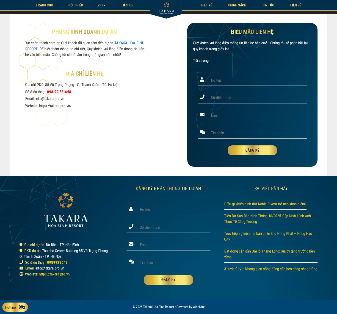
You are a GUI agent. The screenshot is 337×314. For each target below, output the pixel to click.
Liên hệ (295, 5)
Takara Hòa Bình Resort (158, 307)
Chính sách (237, 5)
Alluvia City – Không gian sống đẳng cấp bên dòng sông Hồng (270, 269)
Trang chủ (44, 5)
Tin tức (268, 5)
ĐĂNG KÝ (252, 150)
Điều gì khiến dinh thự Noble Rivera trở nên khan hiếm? (265, 204)
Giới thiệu (75, 5)
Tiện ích (127, 5)
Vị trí (102, 5)
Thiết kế (205, 5)
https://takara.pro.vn (54, 274)
